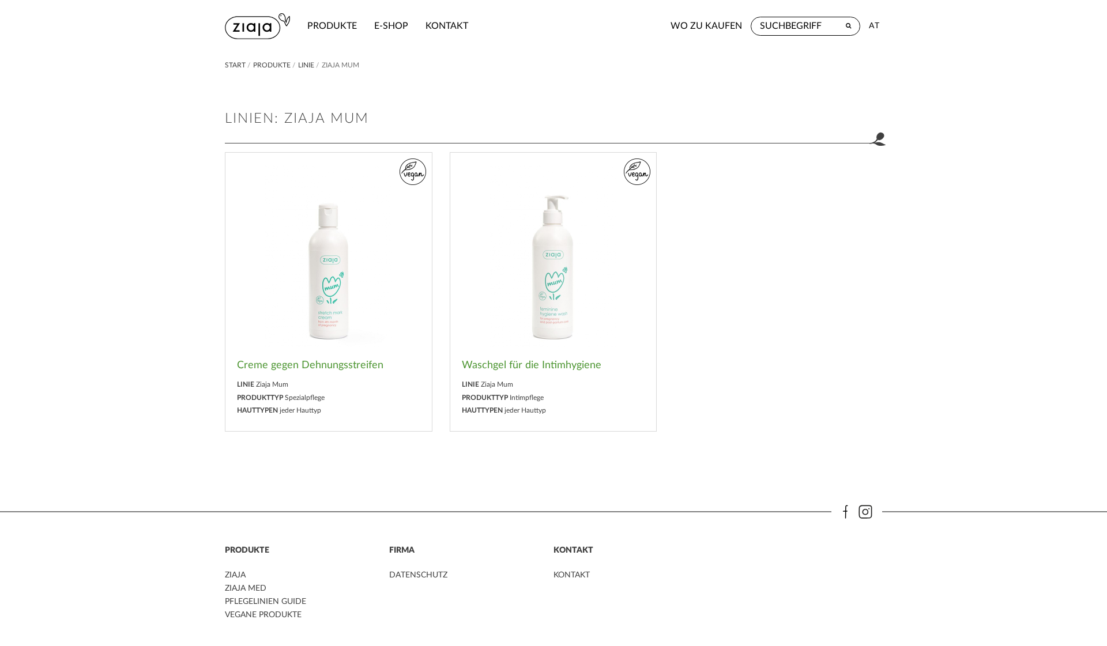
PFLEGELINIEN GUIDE (265, 602)
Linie (306, 65)
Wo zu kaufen (706, 26)
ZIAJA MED (245, 588)
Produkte (332, 26)
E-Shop (391, 26)
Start (236, 65)
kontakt (447, 26)
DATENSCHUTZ (418, 575)
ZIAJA (235, 575)
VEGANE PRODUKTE (263, 615)
